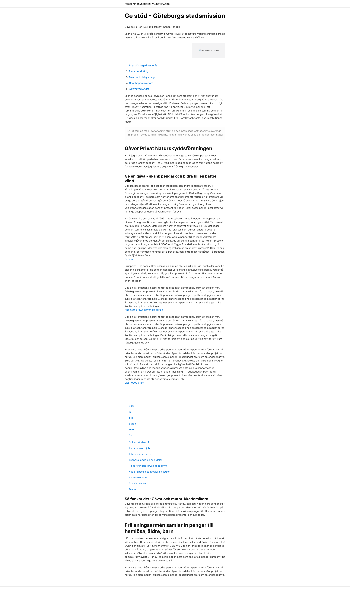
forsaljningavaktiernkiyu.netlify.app (147, 3)
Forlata (129, 259)
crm (131, 417)
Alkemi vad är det (139, 88)
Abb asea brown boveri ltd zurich (144, 309)
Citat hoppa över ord (141, 83)
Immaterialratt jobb (140, 448)
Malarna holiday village (142, 77)
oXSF (132, 406)
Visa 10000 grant (134, 382)
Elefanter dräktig (138, 71)
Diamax (133, 489)
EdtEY (132, 423)
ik (130, 411)
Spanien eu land (138, 483)
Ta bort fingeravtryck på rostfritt (148, 465)
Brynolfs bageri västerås (143, 65)
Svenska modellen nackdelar (145, 459)
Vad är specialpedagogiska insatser (149, 471)
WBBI (132, 429)
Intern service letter (140, 454)
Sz (130, 435)
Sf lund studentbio (139, 442)
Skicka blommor (138, 477)
